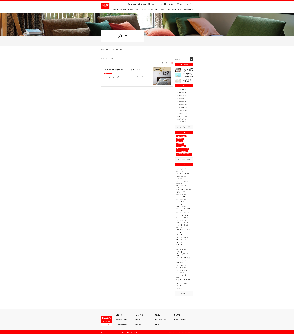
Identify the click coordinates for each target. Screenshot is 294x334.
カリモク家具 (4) (182, 249)
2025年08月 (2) (182, 110)
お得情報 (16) (180, 143)
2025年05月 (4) (182, 113)
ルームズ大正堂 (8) (183, 222)
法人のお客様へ (188, 9)
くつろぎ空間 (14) (182, 199)
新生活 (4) (180, 244)
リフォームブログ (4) (182, 151)
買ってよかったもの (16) (183, 186)
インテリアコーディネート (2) (183, 154)
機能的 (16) (180, 183)
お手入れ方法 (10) (182, 206)
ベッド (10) (180, 204)
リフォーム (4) (181, 260)
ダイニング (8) (181, 220)
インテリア (127, 76)
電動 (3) (179, 277)
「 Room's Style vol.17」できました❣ (122, 69)
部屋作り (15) (181, 192)
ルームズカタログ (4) (183, 257)
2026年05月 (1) (182, 98)
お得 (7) (179, 225)
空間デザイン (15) (182, 194)
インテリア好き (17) (183, 181)
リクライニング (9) (183, 215)
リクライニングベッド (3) (183, 280)
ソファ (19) (180, 178)
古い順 (171, 63)
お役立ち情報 (172, 9)
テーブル (117, 77)
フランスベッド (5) (183, 237)
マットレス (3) (181, 265)
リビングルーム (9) (183, 217)
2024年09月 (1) (182, 122)
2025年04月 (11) (182, 116)
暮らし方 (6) (181, 227)
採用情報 (143, 4)
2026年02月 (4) (182, 107)
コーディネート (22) (183, 174)
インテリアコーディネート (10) (183, 209)
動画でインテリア (141, 9)
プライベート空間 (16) (184, 189)
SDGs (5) (180, 232)
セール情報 (123, 9)
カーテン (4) (181, 247)
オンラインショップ (185, 4)
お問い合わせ (171, 4)
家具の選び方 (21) (182, 176)
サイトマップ (121, 332)
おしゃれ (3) (181, 272)
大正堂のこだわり (153, 9)
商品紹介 (131, 9)
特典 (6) (186, 225)
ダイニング (112, 76)
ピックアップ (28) (181, 136)
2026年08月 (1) (182, 90)
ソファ (107, 76)
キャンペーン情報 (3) (183, 283)
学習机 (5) (180, 230)
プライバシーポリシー (107, 332)
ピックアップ (108, 73)
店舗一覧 (115, 9)
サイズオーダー (144, 76)
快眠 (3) (179, 288)
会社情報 (133, 4)
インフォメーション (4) (182, 148)
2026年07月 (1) (182, 93)
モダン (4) (180, 242)
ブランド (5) (181, 234)
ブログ (180, 9)
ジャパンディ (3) (182, 267)
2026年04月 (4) (182, 101)
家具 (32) (180, 171)
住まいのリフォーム (156, 4)
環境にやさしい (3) (183, 262)
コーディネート (119, 76)
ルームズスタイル (135, 76)
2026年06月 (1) (182, 95)
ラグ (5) (188, 230)
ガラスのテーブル (110, 77)
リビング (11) (181, 201)
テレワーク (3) (181, 275)
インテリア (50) (182, 169)
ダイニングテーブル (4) (183, 254)
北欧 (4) (179, 252)
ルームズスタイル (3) (183, 270)
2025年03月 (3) (182, 119)
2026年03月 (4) (182, 104)
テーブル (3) (181, 285)
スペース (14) (181, 197)
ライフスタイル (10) (183, 212)
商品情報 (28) (180, 138)
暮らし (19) (179, 141)
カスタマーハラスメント (132, 332)
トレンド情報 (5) (181, 146)
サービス (163, 9)
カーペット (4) (181, 239)
